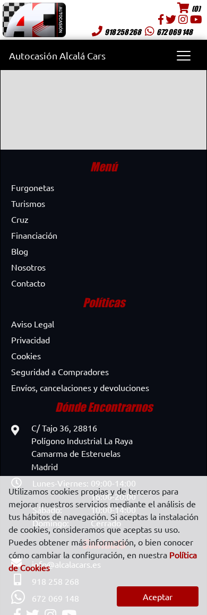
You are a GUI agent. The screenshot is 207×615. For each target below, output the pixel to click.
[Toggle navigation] (183, 55)
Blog (19, 251)
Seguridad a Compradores (60, 371)
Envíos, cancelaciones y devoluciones (80, 387)
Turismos (28, 203)
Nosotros (28, 267)
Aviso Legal (32, 323)
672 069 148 (174, 32)
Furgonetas (32, 187)
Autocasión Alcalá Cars (57, 55)
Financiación (34, 235)
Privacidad (30, 339)
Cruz (20, 219)
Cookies (26, 355)
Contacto (28, 283)
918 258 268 (123, 32)
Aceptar (157, 596)
